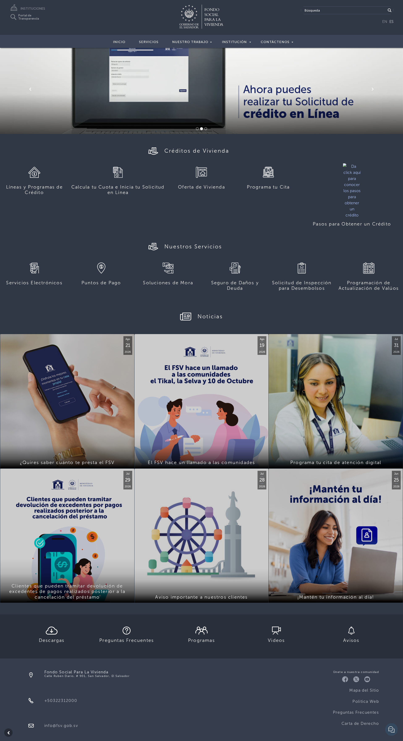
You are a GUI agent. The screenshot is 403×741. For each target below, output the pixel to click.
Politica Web (365, 701)
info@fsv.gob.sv (61, 725)
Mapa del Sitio (364, 690)
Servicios (148, 42)
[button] (30, 89)
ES (391, 21)
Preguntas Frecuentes (356, 712)
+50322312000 (60, 700)
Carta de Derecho (360, 723)
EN (384, 21)
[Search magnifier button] (389, 10)
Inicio (119, 42)
